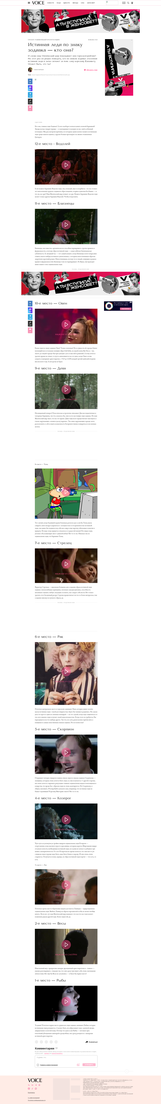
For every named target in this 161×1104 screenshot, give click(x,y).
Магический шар (65, 75)
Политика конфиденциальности (36, 1100)
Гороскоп (31, 39)
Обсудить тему (91, 70)
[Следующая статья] (80, 1071)
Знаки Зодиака (36, 75)
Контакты (31, 1092)
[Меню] (29, 3)
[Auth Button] (132, 3)
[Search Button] (128, 3)
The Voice (38, 2)
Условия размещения (33, 1097)
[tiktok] (32, 1089)
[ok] (29, 1089)
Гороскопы (49, 75)
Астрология (56, 75)
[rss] (29, 1085)
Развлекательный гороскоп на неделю (47, 39)
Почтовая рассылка (124, 3)
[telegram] (36, 1085)
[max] (36, 1089)
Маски (43, 75)
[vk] (32, 1085)
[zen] (39, 1085)
